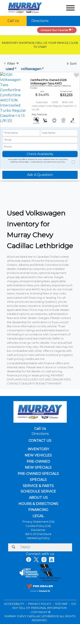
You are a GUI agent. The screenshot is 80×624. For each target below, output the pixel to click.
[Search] (13, 547)
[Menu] (70, 8)
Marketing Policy (38, 538)
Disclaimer (38, 530)
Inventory (38, 449)
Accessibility (14, 603)
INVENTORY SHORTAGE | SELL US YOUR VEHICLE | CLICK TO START (40, 44)
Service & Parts (38, 486)
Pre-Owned (38, 461)
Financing (38, 510)
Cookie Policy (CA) (38, 526)
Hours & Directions (38, 504)
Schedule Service (38, 491)
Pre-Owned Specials (38, 474)
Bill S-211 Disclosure (38, 534)
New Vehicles (38, 455)
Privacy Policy (40, 603)
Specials (38, 480)
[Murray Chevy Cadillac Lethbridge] (25, 8)
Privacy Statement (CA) (38, 521)
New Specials (38, 467)
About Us (38, 498)
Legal (38, 516)
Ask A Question (40, 175)
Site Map (61, 603)
